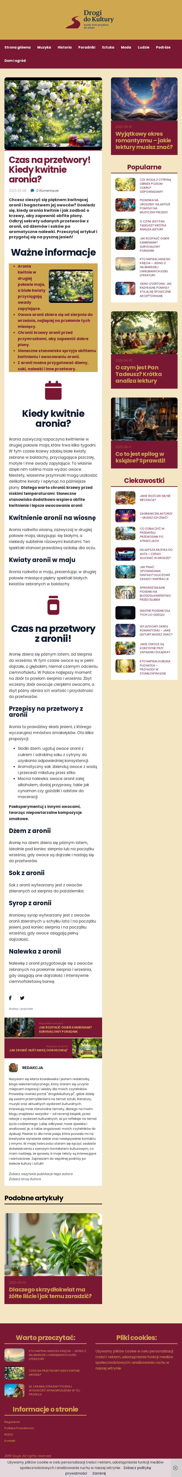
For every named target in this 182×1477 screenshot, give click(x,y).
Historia (65, 47)
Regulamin (12, 1422)
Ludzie (143, 47)
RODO (8, 1435)
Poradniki (86, 47)
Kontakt (9, 1441)
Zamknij (99, 1473)
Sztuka (108, 47)
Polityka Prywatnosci (19, 1428)
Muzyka (44, 47)
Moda (126, 47)
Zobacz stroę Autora (25, 1179)
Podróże (163, 47)
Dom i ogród (15, 60)
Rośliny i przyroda (21, 1008)
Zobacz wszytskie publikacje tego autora (41, 1174)
